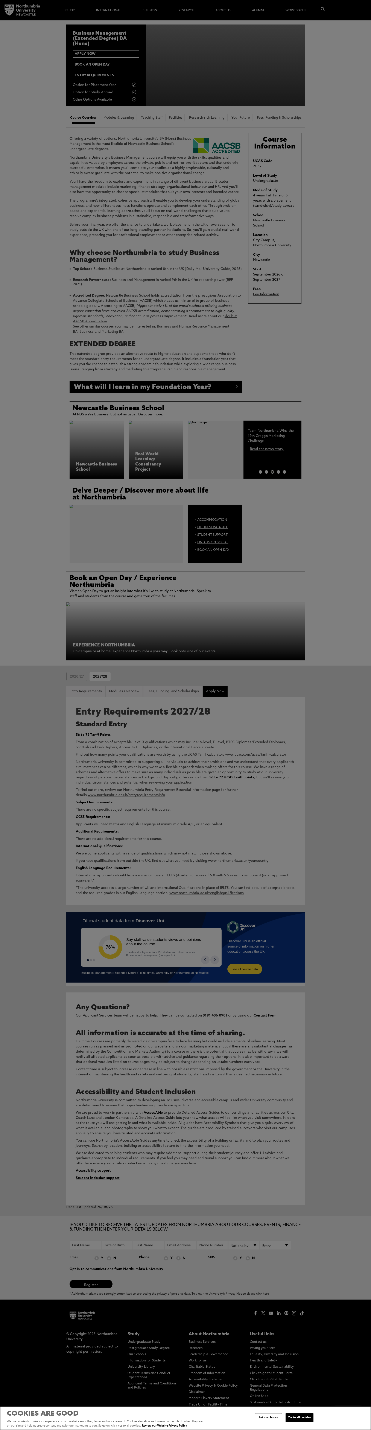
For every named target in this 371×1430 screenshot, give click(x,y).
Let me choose (268, 1417)
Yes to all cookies (299, 1417)
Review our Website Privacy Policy (164, 1425)
